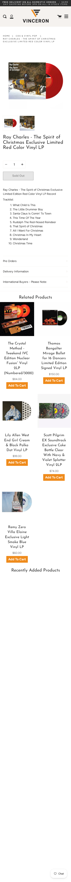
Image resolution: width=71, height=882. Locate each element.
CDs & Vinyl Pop (26, 36)
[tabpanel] (35, 81)
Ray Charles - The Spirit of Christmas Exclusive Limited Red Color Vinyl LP (29, 40)
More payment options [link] (51, 184)
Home (6, 36)
